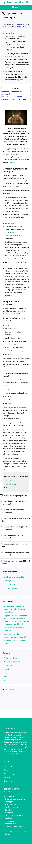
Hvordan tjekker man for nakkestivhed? (13, 511)
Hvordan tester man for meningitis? (12, 536)
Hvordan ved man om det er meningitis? (14, 502)
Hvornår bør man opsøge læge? (14, 99)
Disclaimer (7, 834)
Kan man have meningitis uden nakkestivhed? (15, 528)
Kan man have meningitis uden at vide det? (15, 554)
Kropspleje (8, 666)
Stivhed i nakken (10, 223)
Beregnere (8, 680)
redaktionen (16, 24)
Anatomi (7, 673)
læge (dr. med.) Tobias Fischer (21, 26)
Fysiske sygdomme (11, 658)
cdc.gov (8, 481)
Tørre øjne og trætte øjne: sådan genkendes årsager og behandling (15, 609)
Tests (6, 677)
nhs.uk (8, 487)
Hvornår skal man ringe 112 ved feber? (16, 562)
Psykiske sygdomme (12, 662)
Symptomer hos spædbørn (12, 97)
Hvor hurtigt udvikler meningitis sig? (16, 519)
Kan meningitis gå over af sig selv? (14, 545)
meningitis (12, 162)
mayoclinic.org (11, 484)
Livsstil (6, 669)
